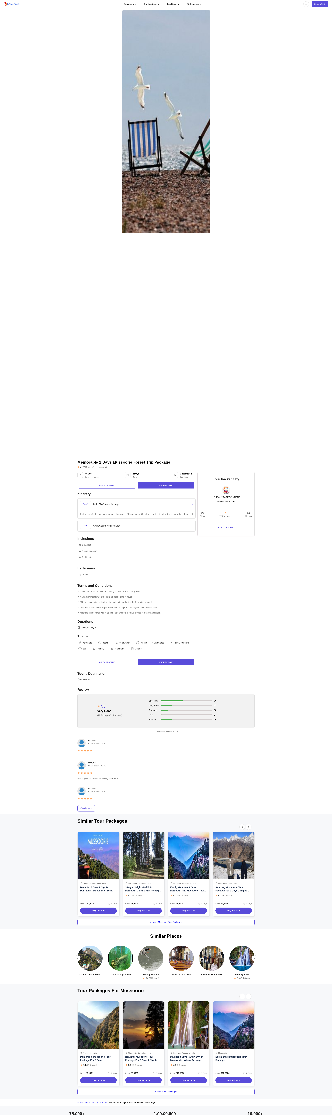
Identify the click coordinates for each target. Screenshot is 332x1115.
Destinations (150, 4)
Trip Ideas (172, 4)
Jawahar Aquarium (120, 974)
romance (159, 643)
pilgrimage (120, 649)
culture (138, 649)
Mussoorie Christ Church (181, 974)
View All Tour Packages (166, 1092)
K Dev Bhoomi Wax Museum (211, 974)
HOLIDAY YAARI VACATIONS (226, 497)
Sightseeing (193, 4)
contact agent (107, 485)
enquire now (165, 485)
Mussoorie (103, 467)
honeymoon (124, 643)
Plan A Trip (320, 4)
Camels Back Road (90, 974)
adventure (87, 643)
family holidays (181, 643)
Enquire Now (98, 911)
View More (85, 808)
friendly (100, 649)
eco (84, 649)
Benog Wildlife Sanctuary (151, 974)
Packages (129, 4)
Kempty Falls (242, 974)
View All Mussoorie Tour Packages (166, 922)
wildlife (143, 643)
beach (105, 643)
